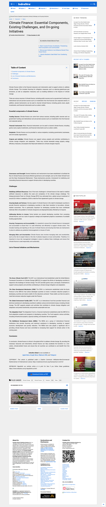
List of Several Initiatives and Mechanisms (24, 76)
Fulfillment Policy (44, 476)
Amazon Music (65, 465)
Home (13, 8)
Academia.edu (65, 464)
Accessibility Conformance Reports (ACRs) (47, 468)
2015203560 (27, 474)
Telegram (53, 355)
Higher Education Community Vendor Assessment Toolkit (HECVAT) (47, 481)
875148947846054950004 (22, 477)
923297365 (22, 473)
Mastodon (64, 473)
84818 (18, 480)
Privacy (76, 8)
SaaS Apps (66, 8)
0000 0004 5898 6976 (20, 476)
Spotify (64, 477)
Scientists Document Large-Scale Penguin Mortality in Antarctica (51, 399)
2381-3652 (17, 472)
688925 (24, 483)
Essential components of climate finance (23, 71)
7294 (23, 482)
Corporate (43, 8)
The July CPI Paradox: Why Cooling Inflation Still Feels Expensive (86, 76)
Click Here (43, 489)
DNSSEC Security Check (46, 473)
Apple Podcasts (65, 466)
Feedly (63, 469)
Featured (17, 19)
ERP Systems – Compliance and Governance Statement (48, 475)
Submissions (54, 8)
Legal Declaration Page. (51, 461)
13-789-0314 (24, 484)
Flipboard (41, 355)
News (24, 19)
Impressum (85, 8)
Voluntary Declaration (45, 486)
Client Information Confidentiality (48, 472)
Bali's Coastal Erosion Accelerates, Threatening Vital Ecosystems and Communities (53, 46)
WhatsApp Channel (66, 478)
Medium (64, 475)
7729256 (25, 493)
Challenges (15, 74)
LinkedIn (64, 472)
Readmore (81, 221)
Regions (22, 8)
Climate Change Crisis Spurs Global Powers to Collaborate (22, 399)
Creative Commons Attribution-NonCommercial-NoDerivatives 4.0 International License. (47, 449)
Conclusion (15, 78)
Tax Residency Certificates (46, 485)
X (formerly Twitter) (66, 479)
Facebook (64, 468)
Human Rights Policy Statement (48, 483)
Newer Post (14, 408)
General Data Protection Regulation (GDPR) (46, 478)
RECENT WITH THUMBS (81, 59)
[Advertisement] (23, 49)
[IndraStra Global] (24, 4)
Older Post (64, 408)
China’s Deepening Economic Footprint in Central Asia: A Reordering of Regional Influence (83, 260)
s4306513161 (21, 481)
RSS (13, 11)
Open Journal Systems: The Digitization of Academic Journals (83, 210)
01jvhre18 (18, 479)
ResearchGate (65, 476)
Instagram (64, 471)
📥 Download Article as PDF (39, 374)
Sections (32, 8)
